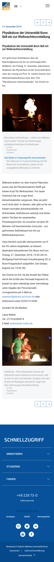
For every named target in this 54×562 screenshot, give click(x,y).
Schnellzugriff (24, 440)
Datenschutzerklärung (34, 550)
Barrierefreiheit (25, 555)
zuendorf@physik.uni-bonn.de (18, 296)
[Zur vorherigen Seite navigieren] (38, 22)
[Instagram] (18, 527)
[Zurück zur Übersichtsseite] (43, 22)
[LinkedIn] (35, 527)
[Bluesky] (27, 527)
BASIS (27, 516)
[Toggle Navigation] (48, 6)
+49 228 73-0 (27, 495)
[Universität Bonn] (6, 6)
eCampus (10, 516)
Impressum (15, 550)
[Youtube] (22, 535)
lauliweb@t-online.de (21, 323)
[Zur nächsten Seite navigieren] (49, 22)
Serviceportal (43, 516)
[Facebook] (31, 535)
